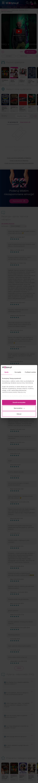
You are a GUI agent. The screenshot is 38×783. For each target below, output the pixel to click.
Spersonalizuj (18, 408)
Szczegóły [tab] (18, 372)
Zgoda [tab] (6, 372)
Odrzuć (19, 414)
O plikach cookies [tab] (30, 372)
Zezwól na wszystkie (19, 402)
